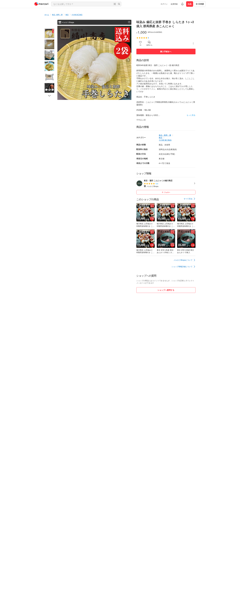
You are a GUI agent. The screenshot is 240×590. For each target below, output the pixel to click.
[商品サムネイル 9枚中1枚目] (49, 33)
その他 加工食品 (77, 14)
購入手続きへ (166, 51)
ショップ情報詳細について (182, 266)
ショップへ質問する (166, 290)
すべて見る (188, 198)
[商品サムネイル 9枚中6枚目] (49, 88)
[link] (190, 198)
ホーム (46, 14)
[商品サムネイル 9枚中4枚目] (49, 66)
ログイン (164, 4)
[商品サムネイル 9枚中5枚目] (49, 77)
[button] (115, 4)
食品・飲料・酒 (57, 14)
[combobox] (86, 4)
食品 (67, 14)
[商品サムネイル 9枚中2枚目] (49, 44)
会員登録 (174, 4)
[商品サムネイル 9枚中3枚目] (49, 55)
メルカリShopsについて (183, 260)
